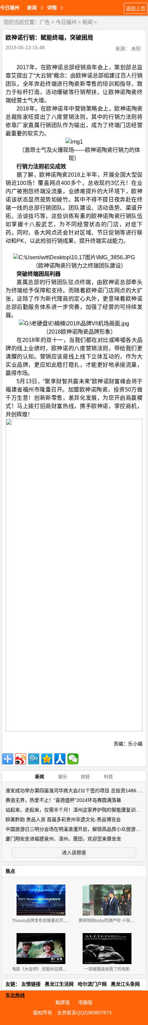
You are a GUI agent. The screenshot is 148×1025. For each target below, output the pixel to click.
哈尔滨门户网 (92, 984)
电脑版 (85, 1002)
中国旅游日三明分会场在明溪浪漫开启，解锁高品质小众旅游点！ (75, 829)
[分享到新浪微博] (20, 758)
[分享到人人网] (59, 758)
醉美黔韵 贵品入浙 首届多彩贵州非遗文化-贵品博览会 (63, 819)
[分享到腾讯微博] (33, 758)
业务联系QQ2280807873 (84, 1012)
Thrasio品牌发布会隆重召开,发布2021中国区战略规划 (61, 920)
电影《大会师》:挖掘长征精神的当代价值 (49, 969)
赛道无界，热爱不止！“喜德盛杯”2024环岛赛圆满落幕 (63, 800)
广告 (45, 22)
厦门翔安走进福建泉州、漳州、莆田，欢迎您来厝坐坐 (63, 838)
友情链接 (31, 984)
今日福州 (9, 7)
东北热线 (15, 995)
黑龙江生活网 (59, 984)
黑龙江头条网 (125, 984)
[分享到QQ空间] (46, 758)
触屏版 (62, 1002)
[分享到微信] (72, 758)
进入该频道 (74, 852)
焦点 (10, 871)
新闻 (87, 22)
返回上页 (135, 8)
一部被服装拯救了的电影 (107, 969)
